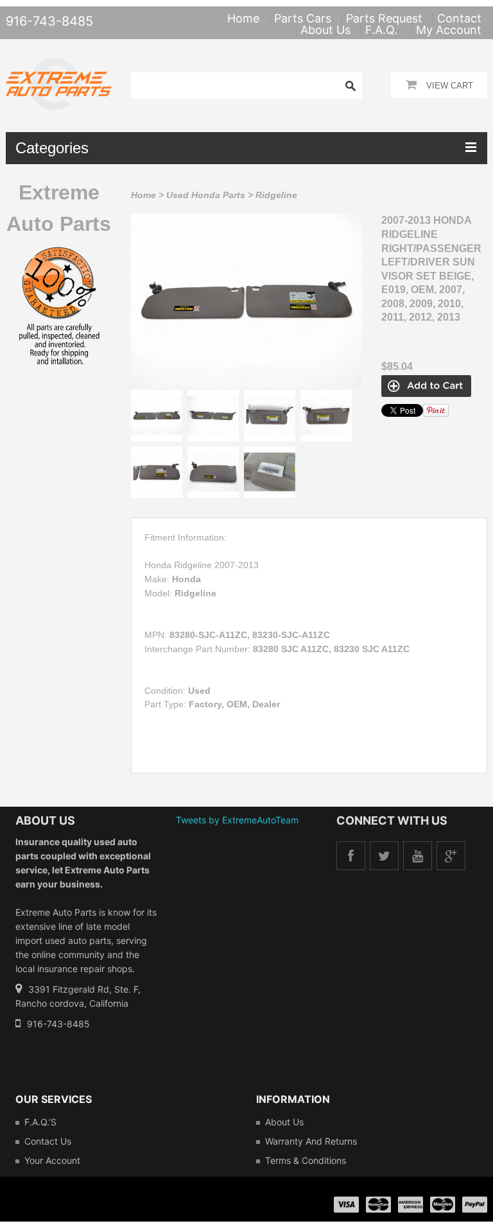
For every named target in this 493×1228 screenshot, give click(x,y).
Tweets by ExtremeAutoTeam (237, 819)
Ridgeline (276, 195)
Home (143, 195)
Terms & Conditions (305, 1160)
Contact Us (47, 1141)
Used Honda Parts (205, 195)
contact (459, 18)
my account (448, 30)
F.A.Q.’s (40, 1121)
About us (284, 1121)
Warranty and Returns (311, 1141)
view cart (449, 85)
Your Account (52, 1160)
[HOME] (59, 67)
